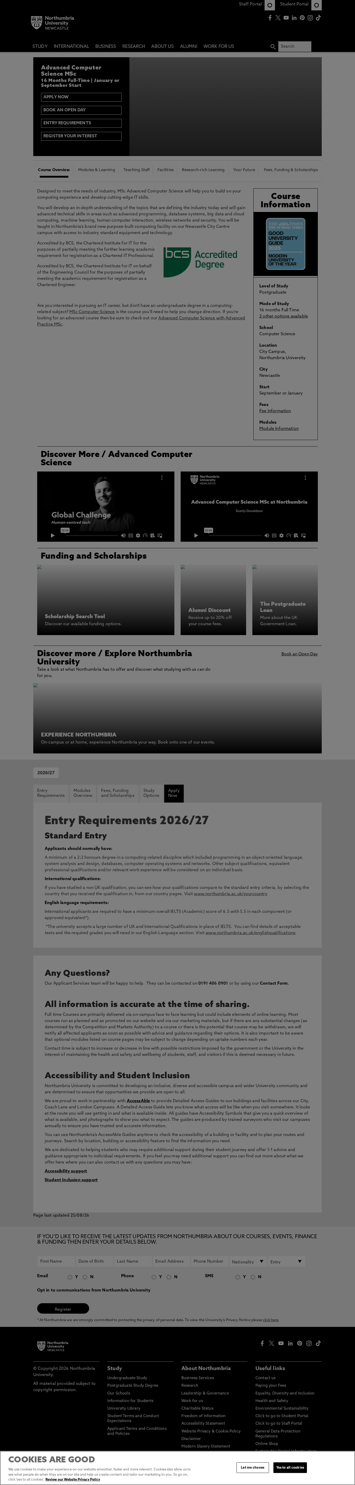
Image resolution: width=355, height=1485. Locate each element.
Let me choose (252, 1467)
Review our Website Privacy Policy (72, 1479)
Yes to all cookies (290, 1467)
